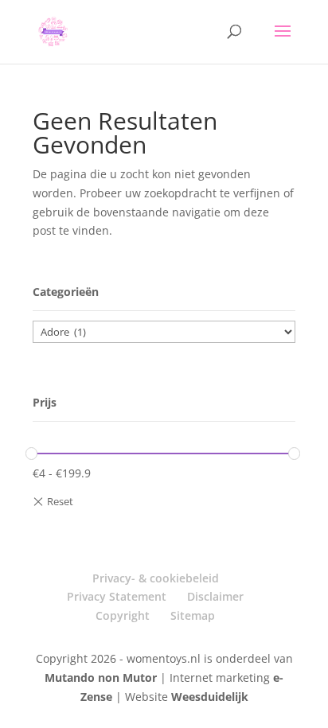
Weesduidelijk (209, 696)
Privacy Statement (116, 596)
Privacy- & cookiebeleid (155, 578)
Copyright (123, 615)
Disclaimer (215, 596)
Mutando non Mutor (102, 677)
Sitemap (192, 615)
